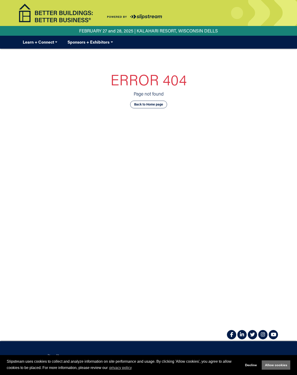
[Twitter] (252, 334)
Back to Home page (148, 104)
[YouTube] (273, 334)
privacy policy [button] (120, 368)
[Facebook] (231, 334)
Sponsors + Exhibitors (89, 42)
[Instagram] (263, 334)
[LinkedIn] (242, 334)
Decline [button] (251, 365)
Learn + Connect (38, 42)
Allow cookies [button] (276, 365)
